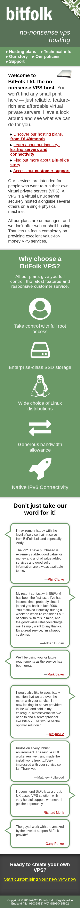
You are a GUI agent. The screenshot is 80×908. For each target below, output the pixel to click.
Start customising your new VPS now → (40, 881)
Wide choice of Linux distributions (40, 405)
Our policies (47, 56)
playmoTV (56, 734)
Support (17, 61)
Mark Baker (55, 674)
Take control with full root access (40, 328)
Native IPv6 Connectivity (39, 487)
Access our (41, 171)
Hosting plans (22, 51)
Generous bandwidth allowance (40, 447)
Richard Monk (54, 812)
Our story (18, 56)
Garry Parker (55, 843)
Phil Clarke (56, 579)
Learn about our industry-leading (35, 149)
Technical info (57, 51)
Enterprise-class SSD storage (40, 367)
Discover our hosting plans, (36, 136)
